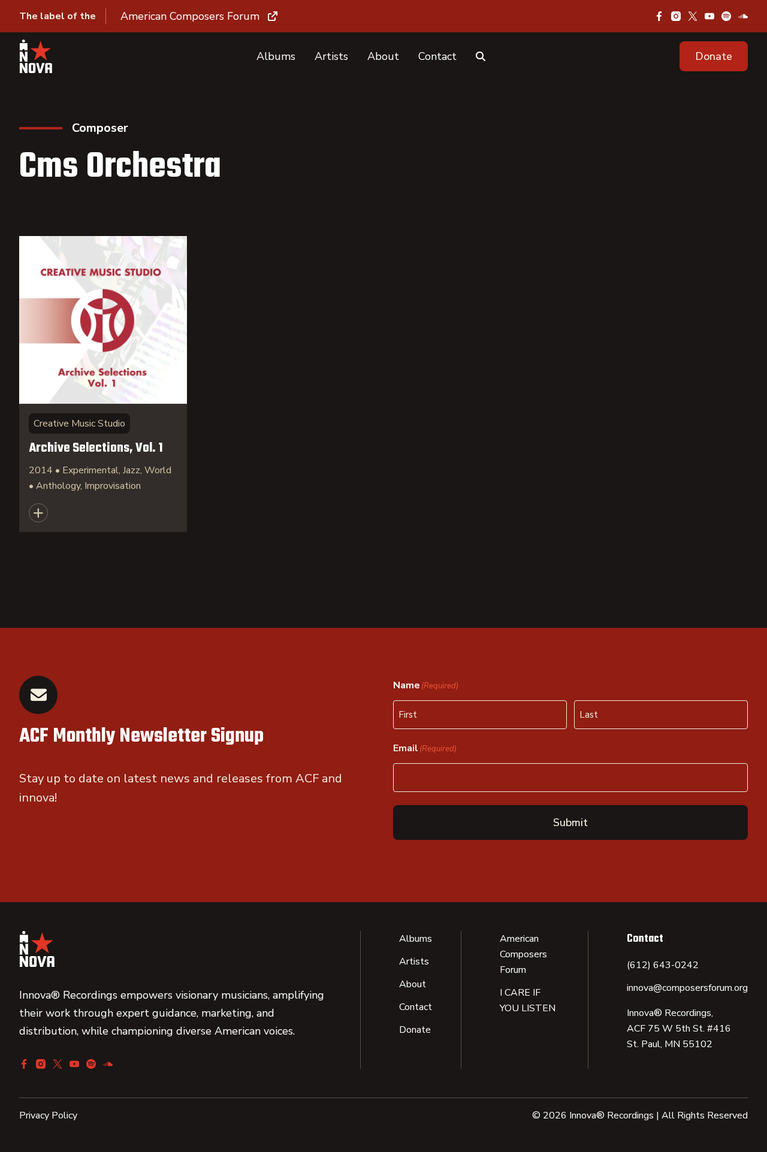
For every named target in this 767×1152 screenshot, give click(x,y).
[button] (714, 56)
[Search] (480, 56)
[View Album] (103, 384)
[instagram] (676, 16)
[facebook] (659, 16)
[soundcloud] (743, 16)
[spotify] (726, 16)
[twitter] (692, 16)
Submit (570, 822)
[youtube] (709, 16)
